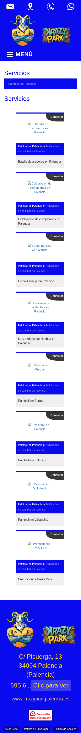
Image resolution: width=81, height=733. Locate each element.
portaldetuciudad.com (40, 718)
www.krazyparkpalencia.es (41, 698)
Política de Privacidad (36, 729)
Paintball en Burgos (31, 400)
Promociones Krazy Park (35, 579)
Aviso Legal (11, 729)
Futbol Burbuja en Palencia (36, 281)
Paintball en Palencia (22, 83)
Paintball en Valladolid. (33, 519)
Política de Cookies (65, 729)
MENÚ (24, 54)
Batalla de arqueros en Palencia (39, 161)
